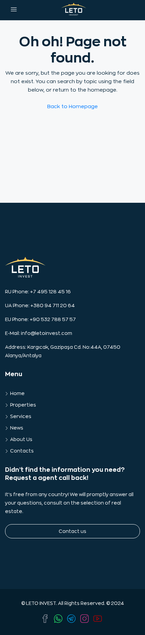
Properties (23, 404)
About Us (21, 439)
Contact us (72, 531)
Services (20, 416)
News (16, 427)
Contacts (22, 450)
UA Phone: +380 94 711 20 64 (40, 305)
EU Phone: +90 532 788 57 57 (40, 319)
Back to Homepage (72, 106)
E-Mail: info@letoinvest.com (38, 333)
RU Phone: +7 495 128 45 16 (38, 291)
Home (17, 393)
